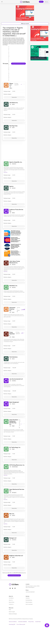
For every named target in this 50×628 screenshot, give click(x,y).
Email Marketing (29, 600)
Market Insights (12, 611)
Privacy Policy (31, 621)
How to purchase (29, 604)
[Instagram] (12, 588)
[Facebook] (10, 588)
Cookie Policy (38, 621)
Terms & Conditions (13, 621)
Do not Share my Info (21, 624)
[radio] (24, 84)
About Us (11, 600)
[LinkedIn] (15, 588)
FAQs (10, 609)
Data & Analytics (29, 602)
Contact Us (11, 604)
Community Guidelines (22, 621)
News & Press (11, 602)
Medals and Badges (13, 613)
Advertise (27, 598)
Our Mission (11, 598)
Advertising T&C (12, 624)
